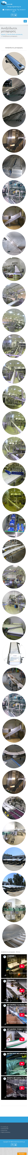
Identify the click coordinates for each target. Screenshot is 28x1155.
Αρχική (3, 34)
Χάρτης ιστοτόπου (5, 1132)
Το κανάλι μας (4, 1127)
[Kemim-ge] (14, 3)
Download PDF (4, 1128)
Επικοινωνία (4, 1130)
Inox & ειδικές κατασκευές (15, 34)
